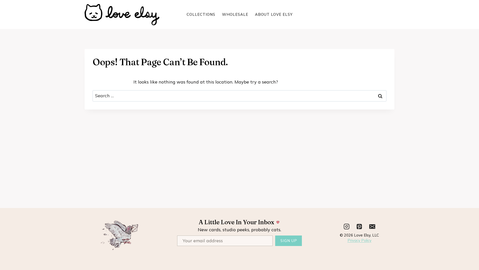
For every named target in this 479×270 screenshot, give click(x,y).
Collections (201, 14)
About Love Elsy (274, 14)
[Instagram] (347, 226)
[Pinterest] (359, 226)
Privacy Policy (359, 240)
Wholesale (235, 14)
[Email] (372, 226)
